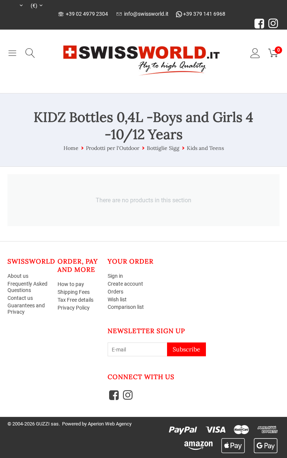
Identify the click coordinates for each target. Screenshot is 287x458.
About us (17, 276)
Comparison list (126, 307)
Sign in (115, 276)
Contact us (20, 298)
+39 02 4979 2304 (86, 14)
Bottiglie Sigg (163, 148)
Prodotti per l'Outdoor (112, 148)
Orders (115, 292)
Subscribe (186, 349)
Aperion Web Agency (110, 424)
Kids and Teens (205, 148)
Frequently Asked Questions (27, 287)
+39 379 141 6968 (203, 14)
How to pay (71, 284)
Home (71, 148)
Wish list (117, 299)
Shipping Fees (74, 292)
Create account (125, 284)
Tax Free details (75, 300)
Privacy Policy (74, 308)
